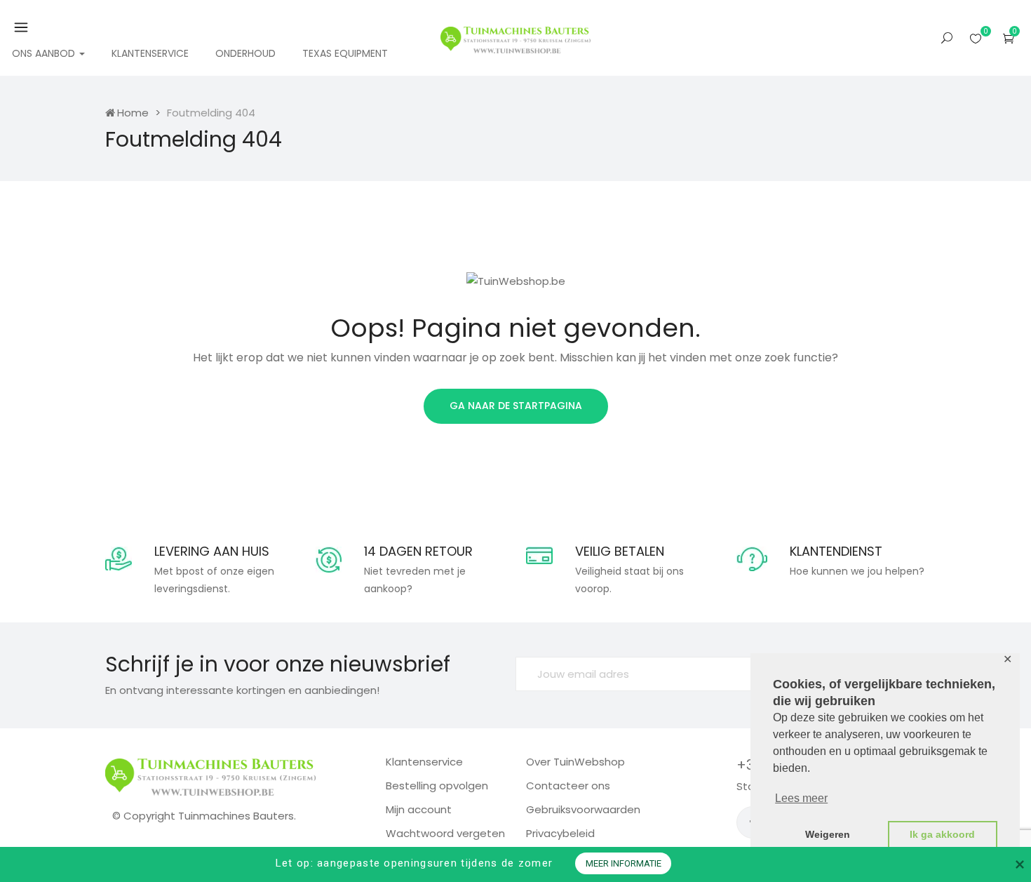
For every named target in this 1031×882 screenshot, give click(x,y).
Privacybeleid (560, 833)
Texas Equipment (345, 53)
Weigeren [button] (827, 834)
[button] (1008, 38)
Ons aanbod (45, 53)
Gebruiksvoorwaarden (583, 809)
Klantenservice (150, 53)
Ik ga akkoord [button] (942, 834)
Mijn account (419, 809)
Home (133, 112)
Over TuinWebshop (575, 761)
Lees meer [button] (801, 798)
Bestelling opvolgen (437, 785)
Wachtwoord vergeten (445, 833)
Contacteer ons (568, 785)
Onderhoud (245, 53)
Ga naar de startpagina (516, 406)
